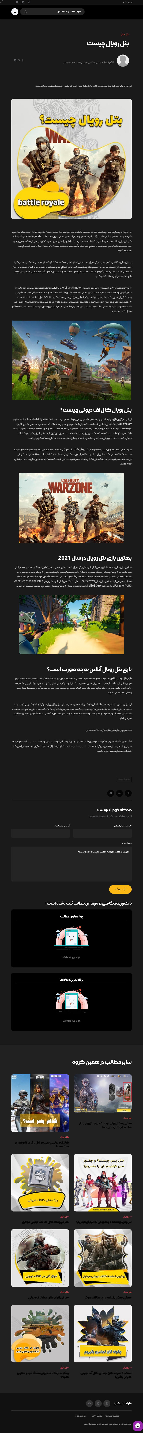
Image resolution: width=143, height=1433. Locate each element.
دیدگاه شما (126, 843)
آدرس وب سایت (62, 825)
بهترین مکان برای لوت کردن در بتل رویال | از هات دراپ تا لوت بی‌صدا (105, 1125)
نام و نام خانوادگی (123, 825)
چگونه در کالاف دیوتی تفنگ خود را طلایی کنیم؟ (43, 1375)
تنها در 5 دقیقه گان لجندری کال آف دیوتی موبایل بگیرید (106, 1375)
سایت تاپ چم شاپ (82, 746)
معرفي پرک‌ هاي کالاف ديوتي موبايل (45, 1222)
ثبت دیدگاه (120, 889)
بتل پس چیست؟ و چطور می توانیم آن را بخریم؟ (104, 1222)
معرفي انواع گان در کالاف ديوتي (48, 1298)
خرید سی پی (33, 741)
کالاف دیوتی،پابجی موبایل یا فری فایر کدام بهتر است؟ (42, 1144)
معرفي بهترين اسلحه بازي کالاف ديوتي (108, 1298)
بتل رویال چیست (124, 779)
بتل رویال (127, 1117)
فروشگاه (127, 2)
